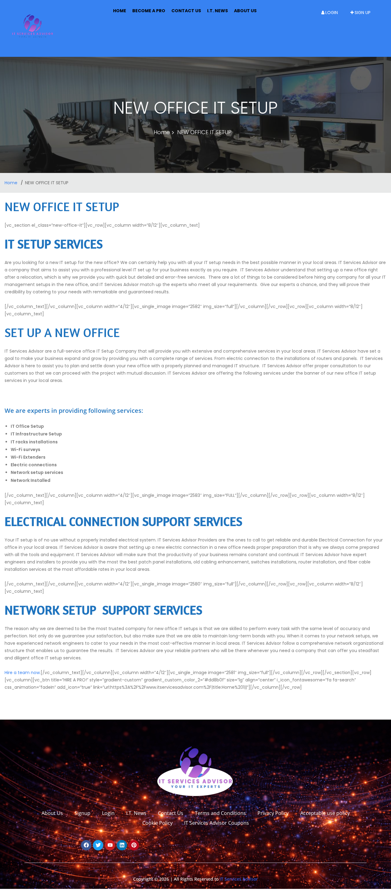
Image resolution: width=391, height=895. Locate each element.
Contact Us (186, 11)
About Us (52, 813)
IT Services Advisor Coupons (216, 823)
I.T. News (217, 11)
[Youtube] (110, 845)
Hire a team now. (23, 672)
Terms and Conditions (220, 813)
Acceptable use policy (325, 813)
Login (331, 12)
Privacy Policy (273, 813)
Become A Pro (148, 11)
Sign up (363, 12)
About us (245, 11)
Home (119, 11)
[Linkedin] (122, 845)
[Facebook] (86, 845)
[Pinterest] (134, 845)
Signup (82, 813)
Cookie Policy (157, 823)
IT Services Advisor (238, 879)
